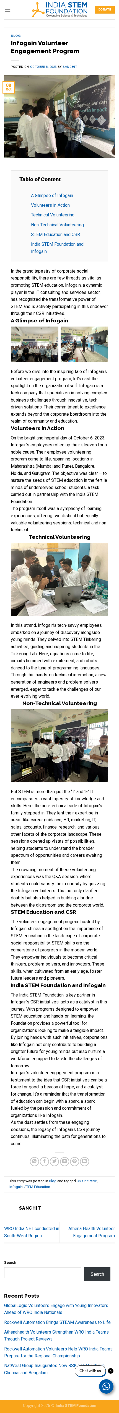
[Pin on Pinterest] (74, 1161)
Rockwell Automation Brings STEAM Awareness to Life (57, 1322)
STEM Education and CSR (55, 234)
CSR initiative (87, 1181)
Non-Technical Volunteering (57, 224)
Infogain (16, 1187)
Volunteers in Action (50, 205)
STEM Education (37, 1187)
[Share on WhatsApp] (34, 1161)
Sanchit (70, 67)
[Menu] (7, 9)
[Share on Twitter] (54, 1161)
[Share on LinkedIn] (84, 1161)
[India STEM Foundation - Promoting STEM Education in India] (59, 9)
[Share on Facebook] (44, 1161)
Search (10, 1262)
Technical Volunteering (52, 215)
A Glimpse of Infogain (52, 195)
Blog (15, 36)
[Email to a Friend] (64, 1161)
